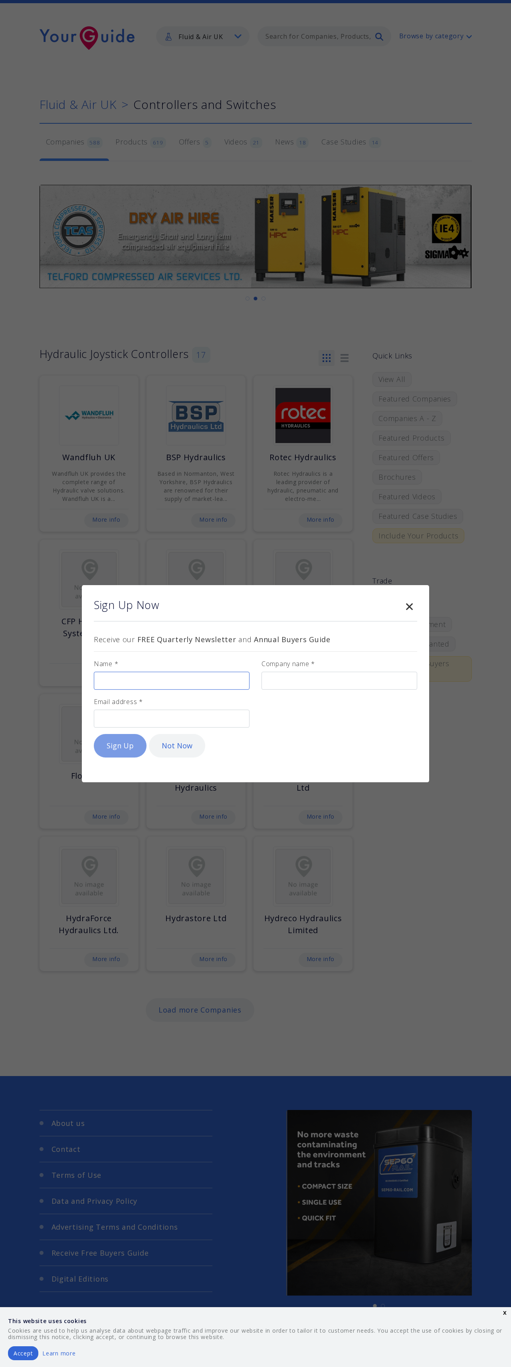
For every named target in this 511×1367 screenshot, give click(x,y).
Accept (23, 1353)
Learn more (58, 1353)
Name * (106, 663)
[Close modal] (409, 605)
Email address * (118, 701)
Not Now (177, 745)
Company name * (288, 663)
